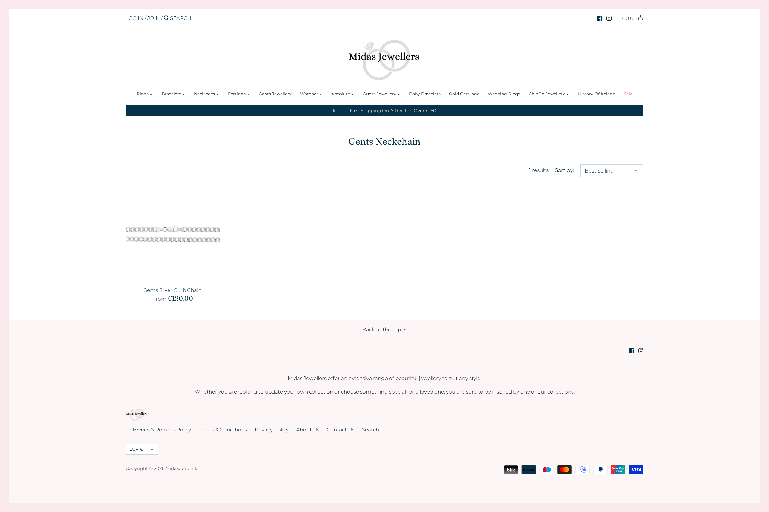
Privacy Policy (272, 430)
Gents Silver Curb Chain (172, 290)
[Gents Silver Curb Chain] (173, 234)
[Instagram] (609, 17)
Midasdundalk (181, 468)
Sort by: (564, 170)
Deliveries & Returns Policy (158, 430)
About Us (307, 430)
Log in (135, 18)
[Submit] (166, 18)
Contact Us (340, 430)
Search (370, 430)
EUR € (136, 449)
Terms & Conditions (223, 430)
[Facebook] (599, 17)
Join (153, 18)
